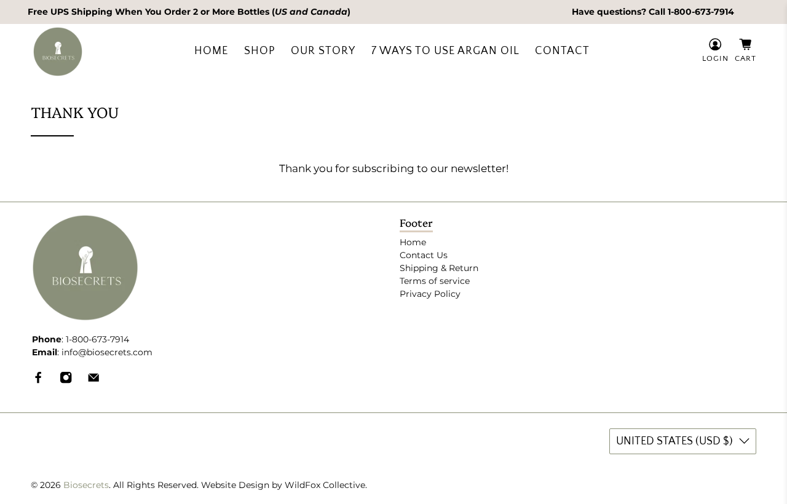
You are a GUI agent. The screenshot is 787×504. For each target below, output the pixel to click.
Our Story (323, 51)
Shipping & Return (439, 268)
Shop (259, 51)
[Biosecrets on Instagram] (66, 381)
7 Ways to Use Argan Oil (445, 51)
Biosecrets (86, 484)
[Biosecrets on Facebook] (38, 381)
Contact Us (424, 255)
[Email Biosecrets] (93, 381)
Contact (562, 51)
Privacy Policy (430, 293)
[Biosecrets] (57, 51)
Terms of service (435, 280)
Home (211, 51)
